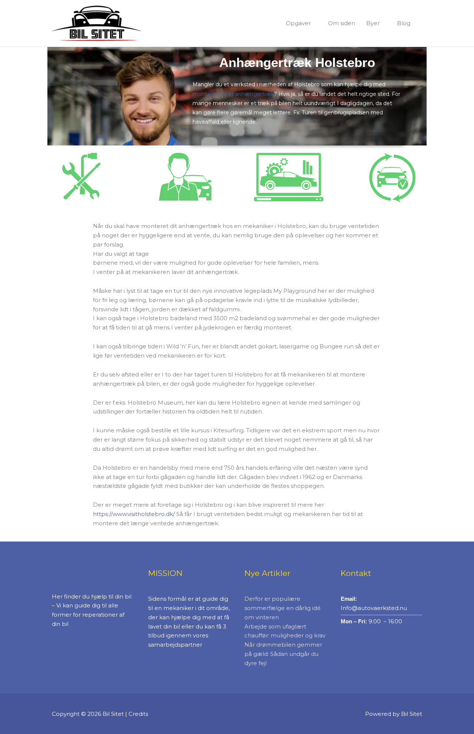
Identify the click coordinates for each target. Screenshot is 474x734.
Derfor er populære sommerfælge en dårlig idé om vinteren (282, 608)
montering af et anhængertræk (233, 94)
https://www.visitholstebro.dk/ (134, 513)
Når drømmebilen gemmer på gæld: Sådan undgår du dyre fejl (283, 654)
